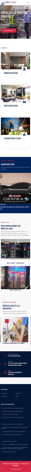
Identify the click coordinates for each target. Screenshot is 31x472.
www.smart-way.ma (15, 469)
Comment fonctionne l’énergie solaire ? (12, 411)
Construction (12, 138)
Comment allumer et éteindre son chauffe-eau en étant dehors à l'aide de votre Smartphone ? (14, 448)
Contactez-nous (8, 30)
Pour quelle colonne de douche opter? (12, 434)
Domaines (18, 393)
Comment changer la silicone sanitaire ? (12, 424)
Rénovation (11, 73)
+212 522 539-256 (14, 356)
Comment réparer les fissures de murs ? (13, 417)
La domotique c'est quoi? (9, 451)
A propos (4, 393)
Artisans (4, 396)
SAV (17, 396)
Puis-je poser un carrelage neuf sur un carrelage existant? (14, 428)
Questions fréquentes (7, 404)
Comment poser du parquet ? (10, 441)
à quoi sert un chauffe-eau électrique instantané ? (15, 444)
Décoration (11, 105)
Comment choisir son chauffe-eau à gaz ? (13, 408)
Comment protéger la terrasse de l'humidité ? (14, 431)
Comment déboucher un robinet (13, 343)
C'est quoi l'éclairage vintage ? (10, 414)
